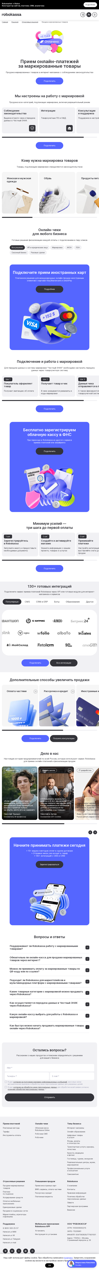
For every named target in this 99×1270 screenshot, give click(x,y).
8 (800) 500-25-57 (10, 1233)
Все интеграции (63, 663)
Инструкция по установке (46, 1239)
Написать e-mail (9, 1247)
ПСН (78, 247)
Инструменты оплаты (12, 1140)
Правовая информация (76, 1197)
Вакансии (71, 1214)
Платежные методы (11, 1132)
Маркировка (57, 247)
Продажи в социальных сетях (15, 1215)
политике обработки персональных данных (26, 1094)
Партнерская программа (77, 1211)
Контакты (71, 1194)
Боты (57, 601)
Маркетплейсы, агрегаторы (14, 1220)
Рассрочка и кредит (43, 1197)
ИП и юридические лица (37, 247)
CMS (27, 601)
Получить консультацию (63, 738)
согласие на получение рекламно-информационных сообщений (40, 1086)
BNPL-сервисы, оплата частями (48, 1194)
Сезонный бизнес (19, 253)
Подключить (49, 81)
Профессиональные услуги (78, 1174)
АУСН (69, 247)
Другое (89, 601)
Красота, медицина (75, 1158)
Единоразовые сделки (12, 1212)
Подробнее (90, 5)
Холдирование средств (13, 1202)
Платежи (8, 1197)
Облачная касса (42, 1133)
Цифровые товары (75, 1141)
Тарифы (6, 1136)
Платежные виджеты (44, 1201)
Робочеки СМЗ (41, 1138)
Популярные (12, 601)
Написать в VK (9, 1240)
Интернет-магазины (75, 1132)
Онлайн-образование (76, 1136)
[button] (90, 832)
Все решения (17, 247)
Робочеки (39, 1142)
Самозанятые (73, 1179)
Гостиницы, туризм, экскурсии (80, 1163)
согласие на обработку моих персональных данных (35, 1092)
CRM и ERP (42, 601)
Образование (73, 601)
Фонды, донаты (73, 1147)
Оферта (70, 1207)
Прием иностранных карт (45, 1190)
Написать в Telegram (11, 1243)
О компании (72, 1190)
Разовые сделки (38, 253)
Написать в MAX (9, 1236)
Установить (40, 1235)
